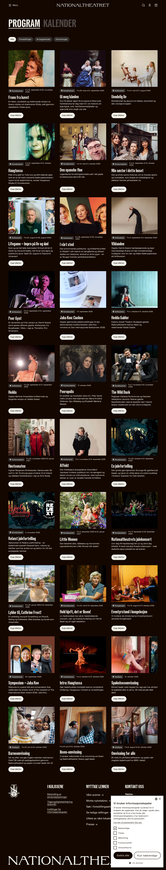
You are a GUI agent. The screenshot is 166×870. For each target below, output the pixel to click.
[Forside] (83, 5)
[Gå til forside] (83, 860)
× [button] (160, 799)
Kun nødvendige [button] (147, 855)
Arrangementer (43, 39)
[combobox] (156, 799)
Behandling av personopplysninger (57, 795)
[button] (137, 862)
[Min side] (149, 5)
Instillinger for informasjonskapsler (57, 810)
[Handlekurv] (156, 5)
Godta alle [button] (123, 855)
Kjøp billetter (15, 115)
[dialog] (137, 831)
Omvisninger (61, 39)
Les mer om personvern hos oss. (128, 822)
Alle (12, 39)
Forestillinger (25, 39)
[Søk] (143, 5)
